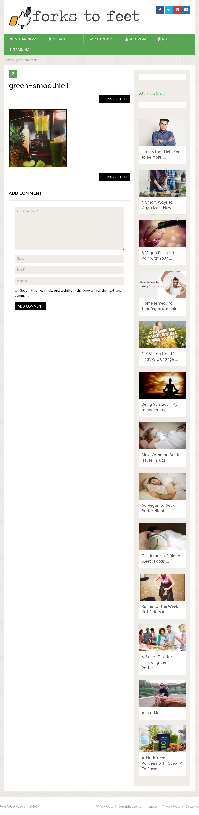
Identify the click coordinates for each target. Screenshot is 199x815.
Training (20, 50)
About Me (150, 713)
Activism (137, 39)
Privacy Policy (104, 806)
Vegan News (25, 39)
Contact (152, 806)
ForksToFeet (7, 806)
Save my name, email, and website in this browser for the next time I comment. (69, 293)
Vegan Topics (65, 39)
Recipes (168, 39)
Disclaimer (192, 806)
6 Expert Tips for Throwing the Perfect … (157, 662)
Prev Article (116, 99)
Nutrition (103, 39)
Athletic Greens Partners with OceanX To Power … (162, 763)
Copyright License (130, 806)
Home (7, 60)
